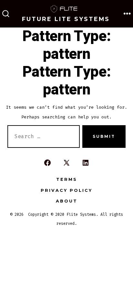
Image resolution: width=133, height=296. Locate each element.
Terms (66, 179)
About (66, 201)
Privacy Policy (66, 190)
